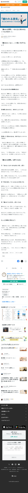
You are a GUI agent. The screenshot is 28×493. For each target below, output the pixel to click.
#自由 (3, 256)
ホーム (2, 10)
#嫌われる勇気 (5, 252)
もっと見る (24, 306)
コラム (18, 10)
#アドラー (12, 252)
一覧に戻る (14, 268)
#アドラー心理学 (19, 252)
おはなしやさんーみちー (14, 273)
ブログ (13, 10)
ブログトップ (8, 10)
